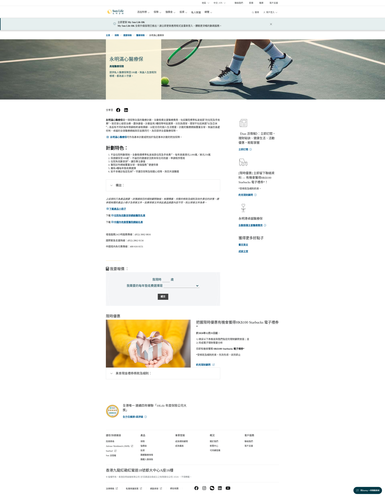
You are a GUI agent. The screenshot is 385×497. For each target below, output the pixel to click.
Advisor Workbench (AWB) (118, 446)
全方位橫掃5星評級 (133, 417)
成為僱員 (179, 446)
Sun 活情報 (111, 455)
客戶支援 (274, 3)
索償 (251, 3)
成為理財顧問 (181, 441)
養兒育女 (243, 244)
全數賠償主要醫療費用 (251, 225)
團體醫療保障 (146, 455)
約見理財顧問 (203, 364)
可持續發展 (215, 450)
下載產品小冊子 (116, 209)
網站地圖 (174, 488)
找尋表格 (110, 441)
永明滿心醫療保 (116, 137)
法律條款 (110, 489)
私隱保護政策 (132, 489)
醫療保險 (140, 35)
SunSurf (109, 451)
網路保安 (154, 489)
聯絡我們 (239, 3)
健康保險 (127, 35)
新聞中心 (214, 446)
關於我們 (214, 441)
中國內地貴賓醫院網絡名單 (127, 222)
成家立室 (243, 251)
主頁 (108, 35)
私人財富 (196, 12)
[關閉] (271, 24)
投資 (142, 450)
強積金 (143, 446)
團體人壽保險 (146, 459)
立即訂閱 (243, 149)
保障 (117, 35)
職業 (261, 3)
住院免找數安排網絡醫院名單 (128, 215)
